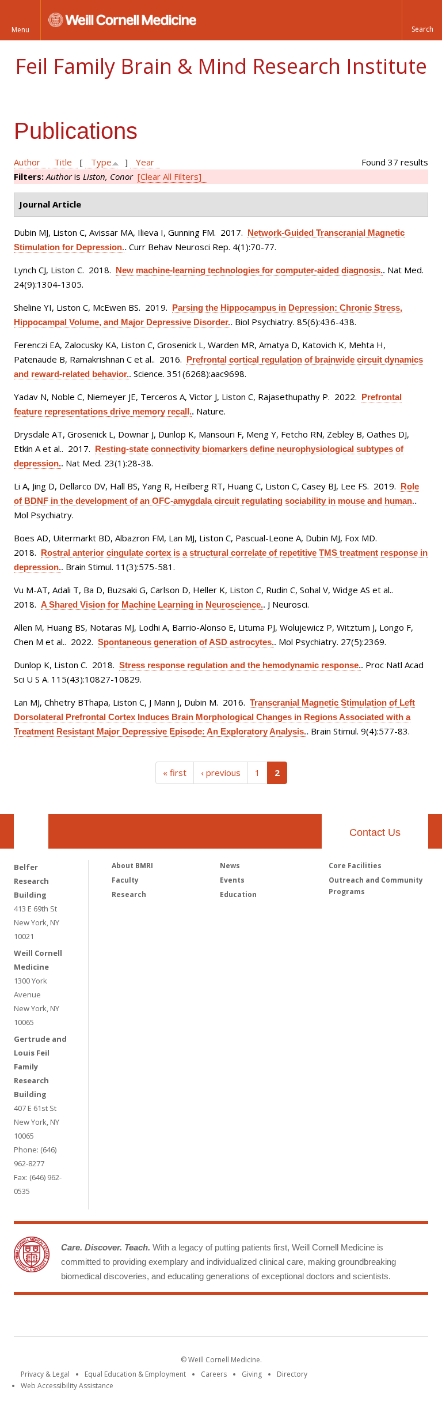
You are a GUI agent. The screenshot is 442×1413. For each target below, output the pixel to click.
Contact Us (375, 832)
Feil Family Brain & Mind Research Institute (221, 66)
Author (27, 162)
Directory (292, 1374)
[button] (422, 20)
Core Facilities (355, 866)
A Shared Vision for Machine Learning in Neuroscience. (152, 604)
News (230, 866)
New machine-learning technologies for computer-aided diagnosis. (249, 270)
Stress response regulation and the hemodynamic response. (240, 665)
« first (174, 772)
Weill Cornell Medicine (137, 1318)
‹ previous (221, 772)
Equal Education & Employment (135, 1374)
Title (63, 162)
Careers (214, 1374)
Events (232, 880)
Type (101, 162)
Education (238, 894)
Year (145, 162)
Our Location (31, 831)
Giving (252, 1374)
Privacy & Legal (45, 1374)
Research (129, 894)
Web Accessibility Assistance (67, 1386)
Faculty (125, 880)
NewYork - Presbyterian (317, 1318)
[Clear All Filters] (169, 176)
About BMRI (132, 866)
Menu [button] (20, 30)
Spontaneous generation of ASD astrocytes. (186, 642)
